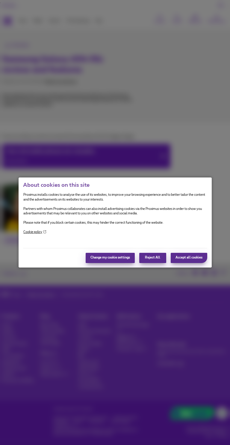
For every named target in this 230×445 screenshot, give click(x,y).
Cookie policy (32, 232)
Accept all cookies (188, 257)
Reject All (152, 257)
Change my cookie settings (110, 257)
